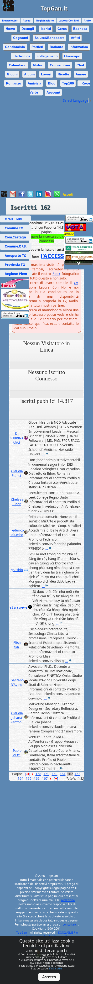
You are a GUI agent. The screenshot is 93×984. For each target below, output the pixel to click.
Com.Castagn (15, 237)
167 (45, 778)
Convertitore (60, 65)
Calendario (17, 65)
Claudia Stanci (17, 473)
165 (28, 778)
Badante (56, 47)
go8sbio (17, 570)
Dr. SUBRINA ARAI (17, 438)
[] (27, 774)
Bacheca (80, 29)
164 (20, 778)
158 (38, 774)
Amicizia (34, 83)
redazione (68, 900)
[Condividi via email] (13, 196)
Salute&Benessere (49, 38)
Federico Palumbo (17, 532)
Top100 (68, 83)
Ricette (63, 74)
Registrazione (45, 20)
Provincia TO (15, 264)
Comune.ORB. (16, 246)
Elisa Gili (17, 644)
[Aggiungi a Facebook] (22, 196)
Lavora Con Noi (69, 20)
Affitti (75, 38)
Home (10, 29)
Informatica (79, 47)
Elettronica (21, 56)
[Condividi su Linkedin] (39, 196)
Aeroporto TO (15, 255)
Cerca (62, 29)
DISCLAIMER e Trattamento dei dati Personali (52, 935)
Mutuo (38, 65)
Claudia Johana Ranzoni (16, 717)
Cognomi (20, 38)
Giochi (12, 74)
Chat (80, 65)
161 (63, 774)
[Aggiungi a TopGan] (4, 196)
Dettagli (27, 29)
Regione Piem (16, 273)
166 (37, 778)
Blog (52, 83)
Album (29, 74)
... (43, 454)
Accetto (49, 976)
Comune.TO (15, 228)
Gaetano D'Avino (17, 682)
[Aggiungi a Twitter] (30, 196)
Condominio (15, 47)
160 (54, 774)
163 (77, 774)
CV (76, 282)
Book (56, 273)
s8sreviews (18, 607)
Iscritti (46, 29)
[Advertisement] (46, 149)
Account (53, 92)
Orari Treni (15, 219)
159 (46, 774)
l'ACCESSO (54, 256)
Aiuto (87, 20)
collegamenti (47, 56)
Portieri (37, 47)
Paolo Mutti (16, 752)
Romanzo (13, 83)
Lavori (46, 74)
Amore (81, 74)
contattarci (70, 924)
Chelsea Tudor (17, 501)
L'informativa (55, 968)
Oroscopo (72, 56)
